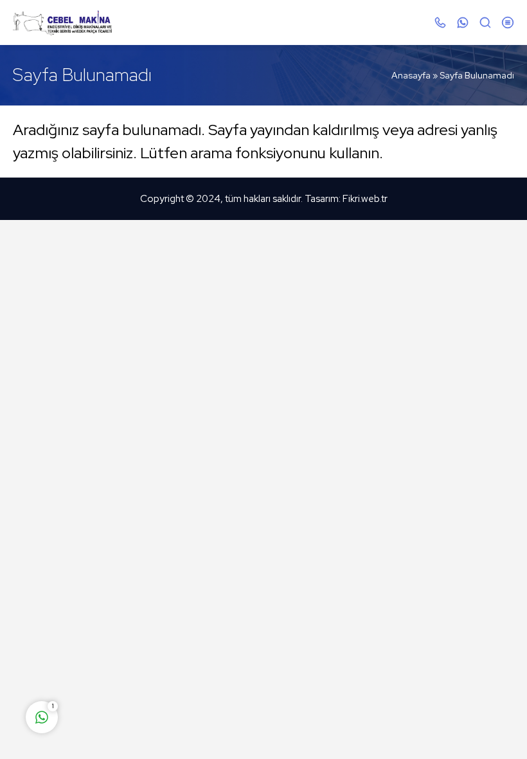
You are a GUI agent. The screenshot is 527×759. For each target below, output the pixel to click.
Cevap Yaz (122, 666)
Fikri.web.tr (365, 198)
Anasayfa (411, 75)
